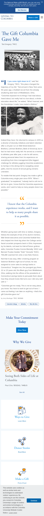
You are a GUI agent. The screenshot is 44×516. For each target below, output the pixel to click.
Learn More (22, 421)
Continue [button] (34, 500)
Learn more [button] (13, 513)
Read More (22, 452)
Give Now (22, 330)
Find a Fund (22, 483)
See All (22, 392)
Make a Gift (33, 17)
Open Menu (42, 17)
